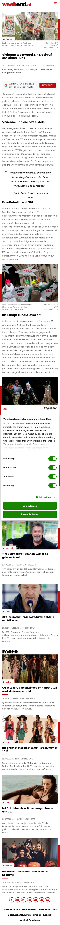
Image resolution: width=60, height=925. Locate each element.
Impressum (44, 909)
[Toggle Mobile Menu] (55, 4)
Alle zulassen (30, 506)
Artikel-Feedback (30, 920)
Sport (8, 611)
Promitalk (10, 548)
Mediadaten (29, 909)
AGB (55, 909)
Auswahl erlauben (30, 514)
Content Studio (11, 909)
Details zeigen (43, 497)
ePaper (37, 914)
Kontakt (47, 914)
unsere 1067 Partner (23, 423)
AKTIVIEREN (47, 85)
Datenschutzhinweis (19, 914)
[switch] (52, 467)
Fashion (9, 39)
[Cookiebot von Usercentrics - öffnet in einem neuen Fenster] (44, 409)
